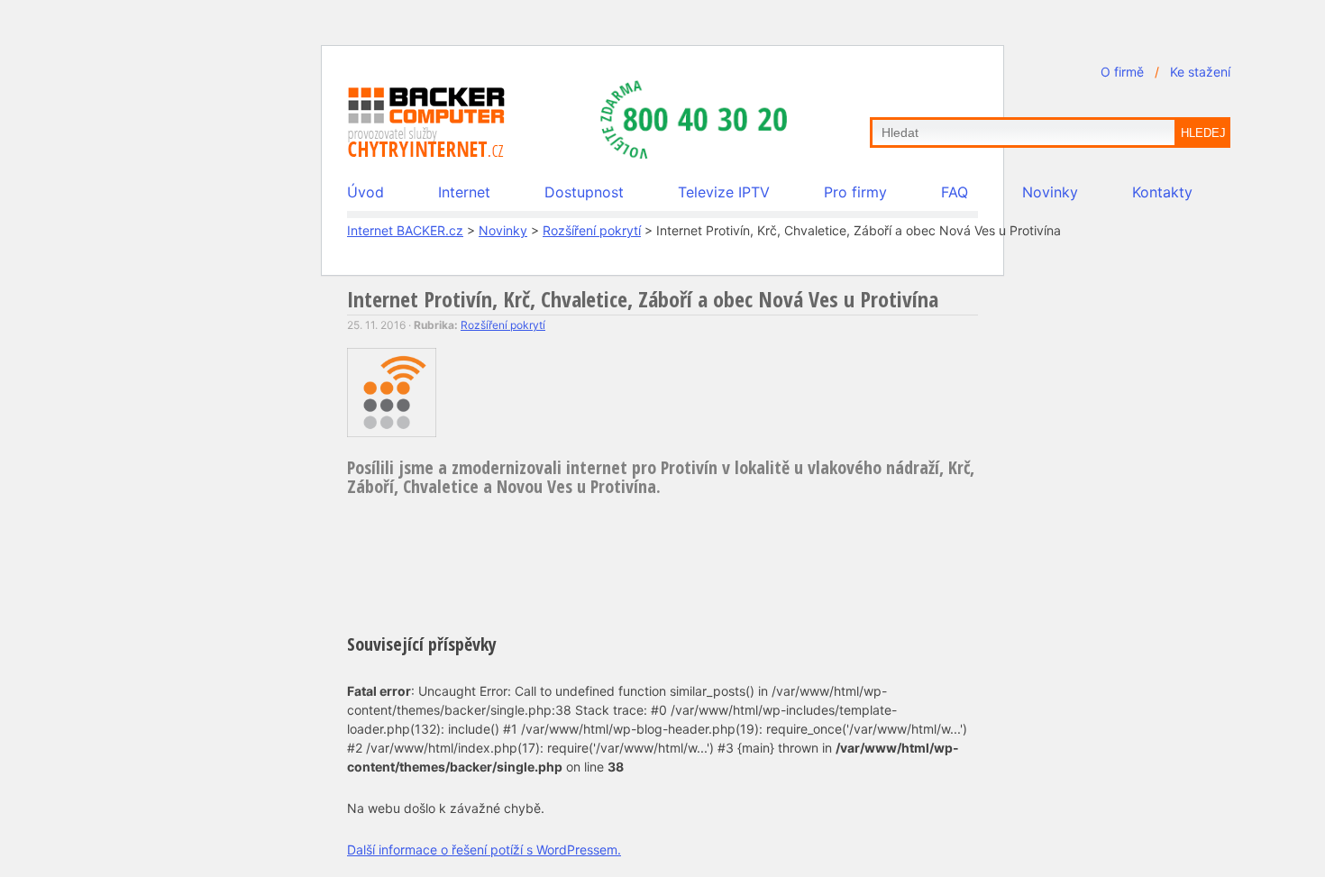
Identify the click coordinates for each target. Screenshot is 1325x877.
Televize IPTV (724, 192)
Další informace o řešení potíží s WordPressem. (484, 849)
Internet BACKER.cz (405, 230)
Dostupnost (584, 192)
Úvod (365, 192)
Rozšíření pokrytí (592, 230)
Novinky (1050, 192)
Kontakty (1162, 192)
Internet (464, 192)
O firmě (1122, 71)
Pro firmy (855, 192)
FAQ (954, 192)
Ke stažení (1200, 71)
